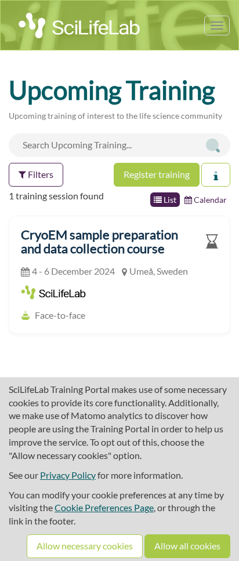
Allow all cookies (187, 545)
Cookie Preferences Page (104, 507)
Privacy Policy (68, 474)
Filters (39, 174)
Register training (157, 174)
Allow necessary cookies (85, 545)
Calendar (209, 200)
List (169, 200)
